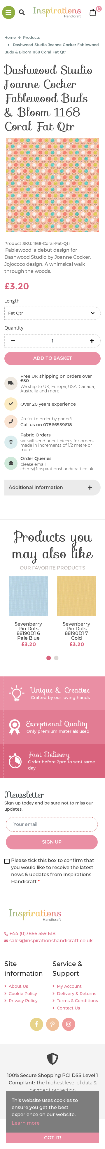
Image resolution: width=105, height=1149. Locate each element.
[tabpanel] (28, 612)
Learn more (26, 1123)
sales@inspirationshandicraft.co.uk (51, 940)
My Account (69, 986)
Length (12, 301)
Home (10, 37)
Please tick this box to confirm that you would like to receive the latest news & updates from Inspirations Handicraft (52, 871)
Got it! (52, 1137)
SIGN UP (52, 842)
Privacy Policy (23, 1000)
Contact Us (68, 1008)
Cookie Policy (23, 993)
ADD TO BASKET (52, 358)
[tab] (52, 487)
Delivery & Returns (76, 993)
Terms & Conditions (77, 1000)
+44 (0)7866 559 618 (32, 933)
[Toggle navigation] (8, 12)
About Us (18, 986)
